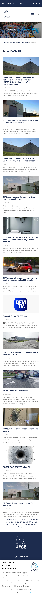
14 (12, 522)
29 (26, 524)
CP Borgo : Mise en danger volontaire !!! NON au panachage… (20, 198)
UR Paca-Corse (23, 42)
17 (21, 522)
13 (9, 522)
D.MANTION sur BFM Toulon (15, 316)
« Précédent (8, 519)
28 (22, 524)
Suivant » (21, 527)
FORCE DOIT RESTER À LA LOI (16, 467)
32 (35, 524)
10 (34, 519)
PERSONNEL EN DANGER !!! (15, 391)
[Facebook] (34, 3)
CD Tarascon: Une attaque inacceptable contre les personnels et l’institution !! (20, 279)
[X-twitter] (40, 3)
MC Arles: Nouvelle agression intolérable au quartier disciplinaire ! (20, 121)
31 (32, 524)
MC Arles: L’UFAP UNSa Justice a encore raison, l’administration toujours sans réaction (20, 239)
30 (29, 524)
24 (10, 524)
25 (13, 524)
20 (30, 522)
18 (24, 522)
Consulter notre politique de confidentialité (15, 586)
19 (27, 522)
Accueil (5, 42)
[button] (33, 14)
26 (16, 524)
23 (7, 524)
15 (15, 522)
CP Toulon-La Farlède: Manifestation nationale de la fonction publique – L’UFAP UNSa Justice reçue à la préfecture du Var (18, 81)
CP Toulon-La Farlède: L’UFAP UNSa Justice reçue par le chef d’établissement (20, 160)
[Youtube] (37, 3)
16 (18, 522)
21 (33, 522)
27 (19, 524)
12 (6, 522)
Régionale (13, 42)
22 (36, 522)
